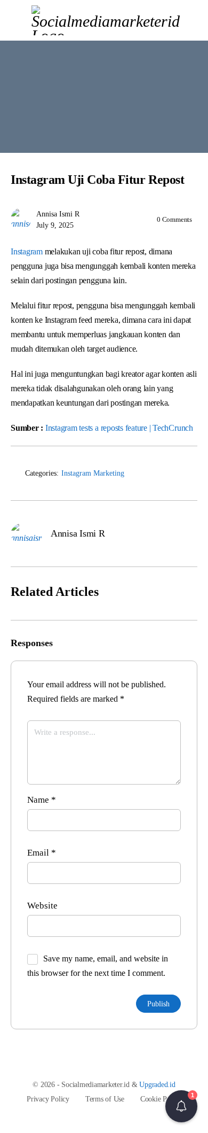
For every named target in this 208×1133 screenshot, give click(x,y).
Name (41, 800)
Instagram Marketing (92, 473)
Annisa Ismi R (57, 214)
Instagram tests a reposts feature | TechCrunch (119, 427)
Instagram (27, 251)
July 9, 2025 (55, 225)
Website (42, 906)
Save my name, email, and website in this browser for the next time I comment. (97, 965)
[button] (181, 1106)
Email (41, 853)
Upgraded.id (157, 1085)
